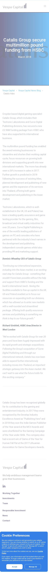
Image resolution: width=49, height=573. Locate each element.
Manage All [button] (33, 567)
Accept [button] (14, 567)
